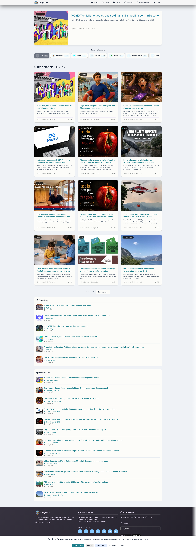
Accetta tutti (78, 545)
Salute (118, 2)
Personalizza (101, 545)
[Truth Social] (116, 531)
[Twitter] (92, 531)
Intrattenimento (144, 2)
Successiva (102, 292)
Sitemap (151, 517)
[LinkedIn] (104, 531)
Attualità (130, 2)
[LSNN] (110, 531)
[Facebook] (80, 531)
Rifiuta (89, 545)
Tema (158, 2)
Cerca (107, 2)
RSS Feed (62, 67)
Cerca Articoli (128, 517)
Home (96, 2)
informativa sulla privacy (116, 545)
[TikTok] (98, 531)
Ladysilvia (45, 512)
